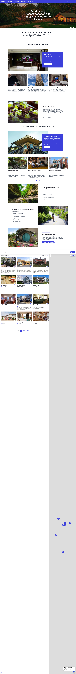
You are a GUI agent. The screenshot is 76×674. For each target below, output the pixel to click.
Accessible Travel (30, 1)
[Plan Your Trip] (26, 1)
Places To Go (16, 1)
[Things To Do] (11, 1)
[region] (70, 1)
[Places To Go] (18, 1)
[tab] (36, 180)
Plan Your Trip (23, 1)
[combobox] (68, 1)
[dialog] (1, 673)
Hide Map (73, 255)
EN (67, 1)
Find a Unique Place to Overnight (48, 242)
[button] (63, 552)
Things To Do (9, 1)
